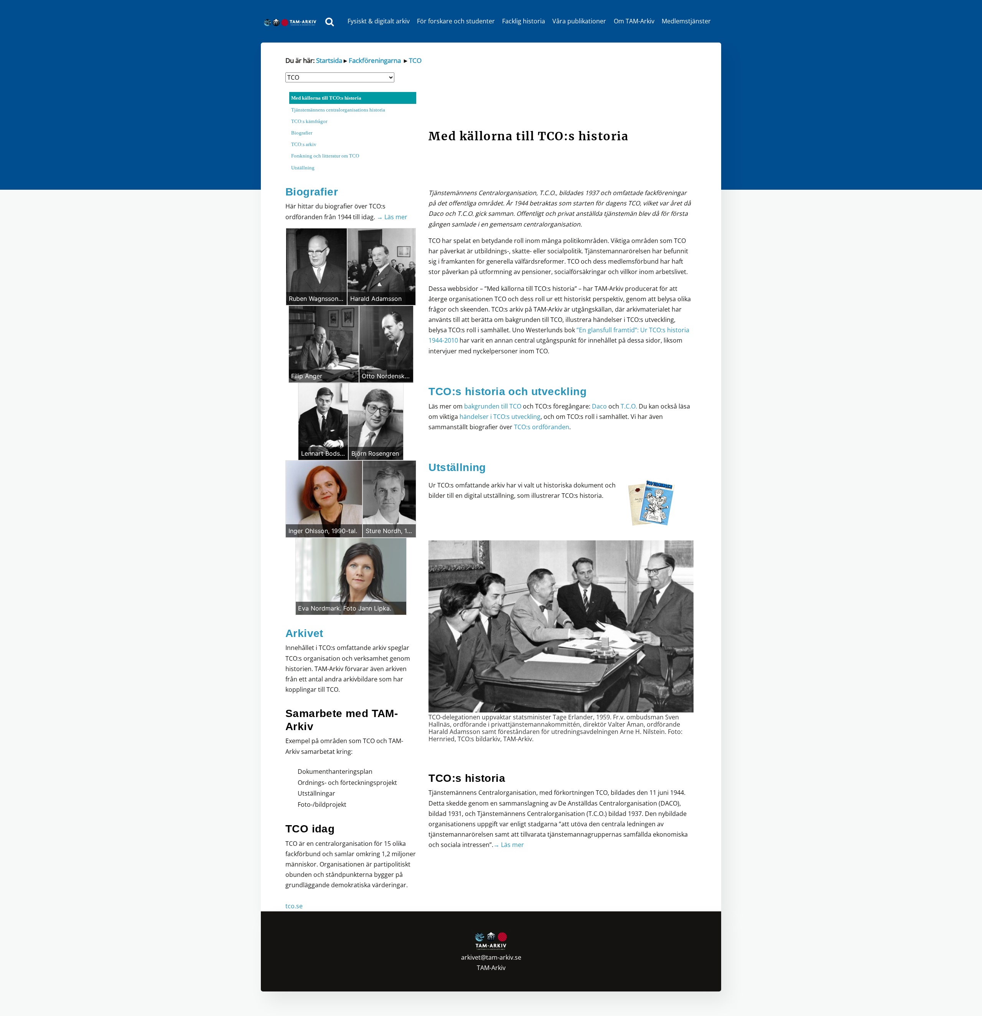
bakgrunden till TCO (492, 406)
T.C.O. (629, 406)
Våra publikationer (579, 21)
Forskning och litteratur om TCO (325, 156)
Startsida (329, 60)
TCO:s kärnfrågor (309, 121)
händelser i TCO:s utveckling (499, 416)
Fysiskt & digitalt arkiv (379, 21)
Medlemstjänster (686, 21)
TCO (414, 60)
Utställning (303, 168)
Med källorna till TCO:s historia (326, 98)
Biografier (301, 133)
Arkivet (304, 633)
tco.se (294, 906)
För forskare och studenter (456, 21)
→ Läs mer (392, 217)
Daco (599, 406)
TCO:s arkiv (303, 144)
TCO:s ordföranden (541, 427)
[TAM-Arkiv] (292, 21)
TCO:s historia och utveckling (507, 391)
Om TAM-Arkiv (634, 21)
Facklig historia (523, 21)
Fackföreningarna (374, 60)
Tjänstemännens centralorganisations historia (338, 110)
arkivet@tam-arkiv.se (491, 957)
